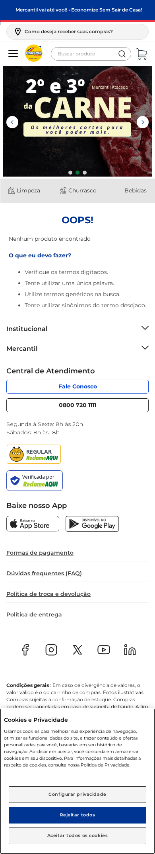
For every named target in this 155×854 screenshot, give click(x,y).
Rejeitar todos (77, 815)
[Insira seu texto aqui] (32, 524)
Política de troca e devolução (48, 593)
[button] (63, 31)
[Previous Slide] (12, 122)
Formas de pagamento (40, 552)
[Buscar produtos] (122, 54)
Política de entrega (34, 614)
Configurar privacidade (77, 794)
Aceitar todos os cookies (77, 835)
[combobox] (91, 54)
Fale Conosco (77, 386)
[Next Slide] (143, 122)
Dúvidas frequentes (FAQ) (44, 573)
